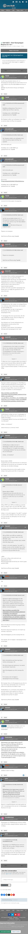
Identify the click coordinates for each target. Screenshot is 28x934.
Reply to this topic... (9, 879)
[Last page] (25, 71)
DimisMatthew (9, 817)
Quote (5, 94)
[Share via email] (7, 895)
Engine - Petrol (20, 46)
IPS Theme (3, 917)
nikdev (18, 250)
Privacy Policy (22, 917)
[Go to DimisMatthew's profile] (2, 818)
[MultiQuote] (2, 94)
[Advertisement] (14, 26)
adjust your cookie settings (17, 926)
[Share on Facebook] (4, 895)
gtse (6, 778)
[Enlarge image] (12, 181)
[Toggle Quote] (3, 103)
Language (15, 917)
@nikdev (5, 225)
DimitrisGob (8, 737)
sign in (16, 62)
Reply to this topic (14, 50)
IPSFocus (10, 917)
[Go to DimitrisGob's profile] (2, 738)
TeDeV (7, 76)
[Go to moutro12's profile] (2, 245)
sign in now (8, 873)
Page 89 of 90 (14, 70)
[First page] (3, 71)
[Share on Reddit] (11, 895)
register (21, 62)
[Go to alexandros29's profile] (2, 129)
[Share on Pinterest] (14, 895)
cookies (10, 924)
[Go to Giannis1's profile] (2, 378)
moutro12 (8, 244)
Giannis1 (7, 377)
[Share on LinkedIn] (2, 895)
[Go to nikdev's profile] (2, 209)
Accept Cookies (6, 931)
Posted (11, 77)
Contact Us (11, 918)
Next (22, 70)
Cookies (17, 918)
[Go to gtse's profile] (2, 779)
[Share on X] (9, 895)
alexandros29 (20, 103)
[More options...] (25, 77)
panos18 (4, 46)
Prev (5, 70)
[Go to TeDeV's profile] (2, 76)
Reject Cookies (16, 931)
